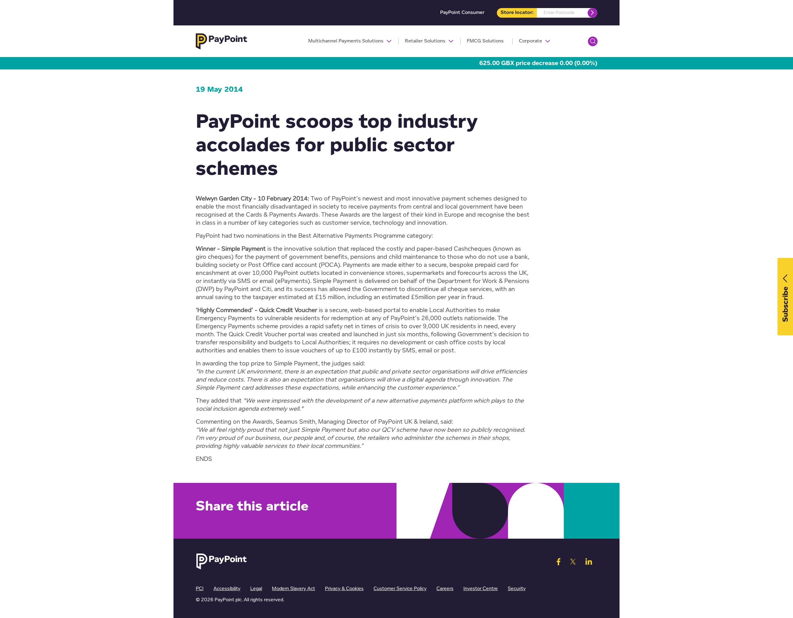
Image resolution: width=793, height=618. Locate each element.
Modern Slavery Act (293, 589)
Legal (256, 589)
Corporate (530, 41)
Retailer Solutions (425, 41)
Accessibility (226, 589)
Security (517, 589)
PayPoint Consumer (462, 12)
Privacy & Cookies (344, 589)
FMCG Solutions (485, 41)
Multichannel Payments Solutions (345, 41)
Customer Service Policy (400, 589)
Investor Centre (480, 589)
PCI (200, 589)
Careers (444, 589)
